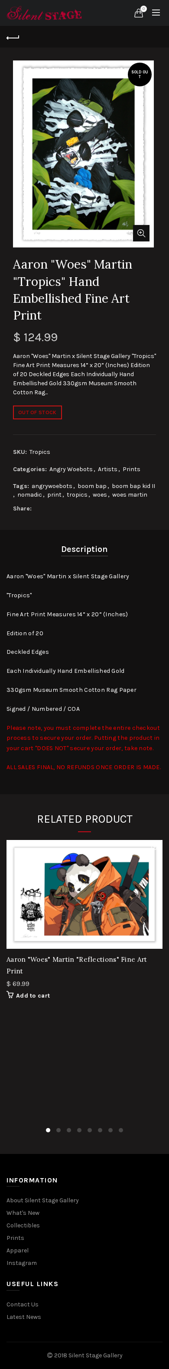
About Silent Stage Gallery (42, 1200)
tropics (77, 494)
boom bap (92, 486)
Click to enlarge (141, 233)
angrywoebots (52, 486)
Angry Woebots (71, 469)
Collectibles (23, 1225)
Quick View (154, 847)
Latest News (23, 1317)
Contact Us (22, 1304)
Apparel (17, 1250)
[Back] (13, 36)
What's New (22, 1213)
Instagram (21, 1263)
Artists (107, 469)
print (54, 494)
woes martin (129, 494)
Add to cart (33, 995)
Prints (131, 469)
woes (100, 494)
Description (84, 549)
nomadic (29, 494)
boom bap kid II (133, 486)
